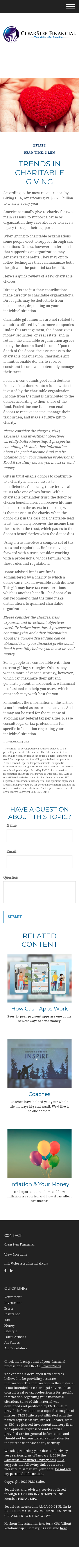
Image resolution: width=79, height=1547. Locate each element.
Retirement (13, 1297)
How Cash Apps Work (39, 1008)
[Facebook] (5, 1270)
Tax (7, 1320)
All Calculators (15, 1348)
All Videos (12, 1342)
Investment (13, 1303)
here (63, 1528)
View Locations (15, 1254)
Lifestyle (10, 1331)
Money (9, 1325)
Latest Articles (15, 1337)
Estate (8, 1308)
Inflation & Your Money (39, 1184)
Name (12, 825)
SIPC (33, 1498)
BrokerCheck (51, 1366)
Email (11, 851)
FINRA (22, 1498)
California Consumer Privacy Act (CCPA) (34, 1460)
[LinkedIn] (11, 1270)
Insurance (12, 1314)
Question (10, 877)
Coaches (39, 1094)
